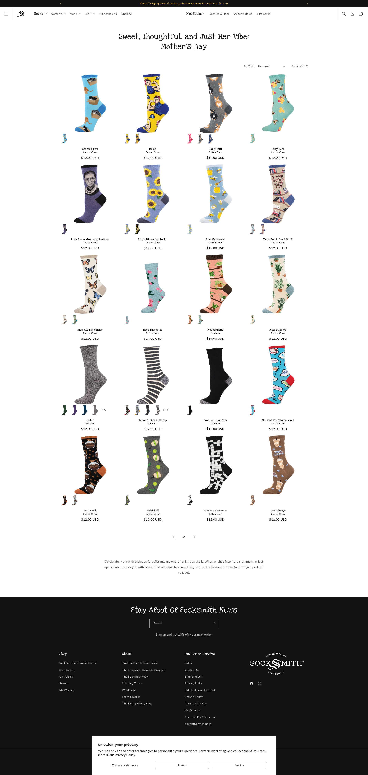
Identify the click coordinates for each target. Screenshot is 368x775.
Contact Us (192, 669)
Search (63, 683)
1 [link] (174, 536)
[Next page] (194, 537)
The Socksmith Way (135, 676)
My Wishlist (67, 690)
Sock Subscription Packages (77, 663)
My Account (192, 710)
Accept (182, 765)
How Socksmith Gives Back (139, 663)
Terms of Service (196, 703)
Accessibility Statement (200, 717)
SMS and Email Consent (200, 690)
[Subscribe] (214, 623)
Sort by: (249, 66)
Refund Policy (194, 696)
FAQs (188, 663)
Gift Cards (66, 676)
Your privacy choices (198, 723)
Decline (239, 765)
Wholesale (129, 690)
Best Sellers (67, 669)
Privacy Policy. (125, 755)
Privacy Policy (194, 683)
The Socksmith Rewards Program (143, 669)
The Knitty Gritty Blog (137, 703)
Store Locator (131, 696)
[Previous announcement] (61, 3)
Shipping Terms (132, 683)
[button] (6, 14)
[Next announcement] (307, 3)
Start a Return (194, 676)
